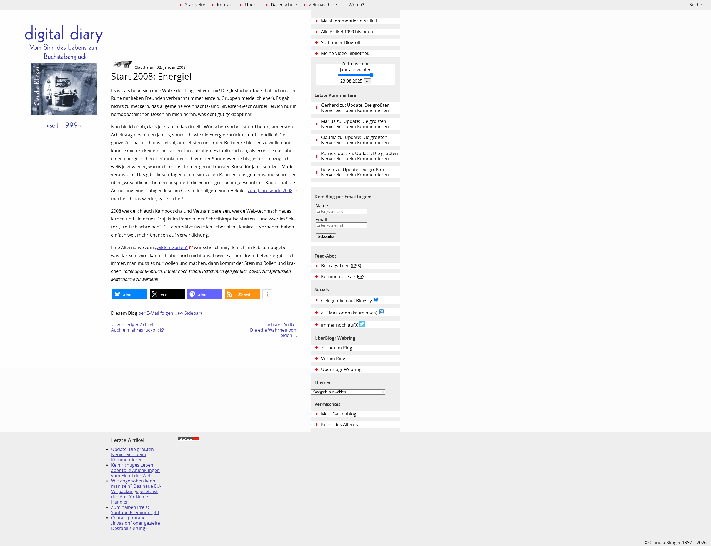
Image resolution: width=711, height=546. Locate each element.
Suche (695, 4)
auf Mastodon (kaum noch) (350, 313)
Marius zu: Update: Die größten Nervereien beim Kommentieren (355, 124)
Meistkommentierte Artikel (349, 21)
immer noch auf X (340, 325)
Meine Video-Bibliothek (345, 53)
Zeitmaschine (323, 4)
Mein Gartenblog (338, 414)
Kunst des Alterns (339, 424)
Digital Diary (55, 93)
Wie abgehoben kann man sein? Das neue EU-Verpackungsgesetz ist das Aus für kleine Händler (136, 491)
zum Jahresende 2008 (270, 190)
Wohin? (356, 4)
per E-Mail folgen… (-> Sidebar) (170, 313)
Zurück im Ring (336, 348)
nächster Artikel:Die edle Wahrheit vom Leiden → (274, 330)
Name (322, 206)
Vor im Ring (333, 358)
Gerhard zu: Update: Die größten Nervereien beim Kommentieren (355, 108)
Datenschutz (284, 4)
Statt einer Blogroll (340, 42)
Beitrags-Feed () (341, 265)
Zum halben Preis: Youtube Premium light (135, 510)
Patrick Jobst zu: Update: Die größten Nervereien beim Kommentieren (359, 156)
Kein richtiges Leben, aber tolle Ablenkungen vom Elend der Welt (135, 470)
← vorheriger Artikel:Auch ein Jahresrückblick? (137, 327)
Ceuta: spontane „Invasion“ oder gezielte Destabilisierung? (135, 523)
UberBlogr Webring (341, 369)
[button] (129, 294)
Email (321, 219)
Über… (252, 4)
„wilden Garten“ (171, 247)
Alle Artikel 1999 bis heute (348, 31)
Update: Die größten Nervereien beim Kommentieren (132, 455)
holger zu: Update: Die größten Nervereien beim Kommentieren (355, 172)
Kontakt (225, 4)
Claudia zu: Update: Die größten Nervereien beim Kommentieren (355, 140)
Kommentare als (343, 276)
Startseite (195, 4)
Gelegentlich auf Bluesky (347, 300)
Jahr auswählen (356, 69)
